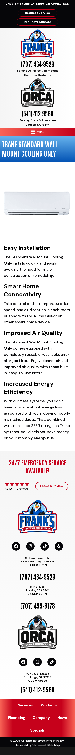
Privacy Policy (55, 740)
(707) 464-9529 (37, 64)
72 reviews (21, 488)
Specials (37, 730)
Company (41, 717)
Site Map (54, 745)
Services (25, 705)
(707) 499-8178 (37, 605)
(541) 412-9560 (37, 113)
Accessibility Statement (30, 745)
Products (49, 705)
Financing (16, 717)
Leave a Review (51, 486)
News (62, 717)
